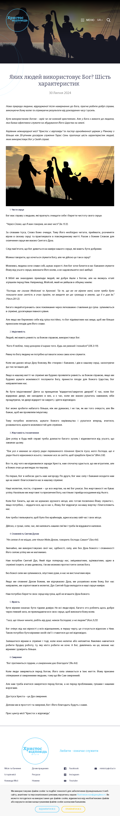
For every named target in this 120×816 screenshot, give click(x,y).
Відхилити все (47, 809)
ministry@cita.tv (108, 768)
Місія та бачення (12, 768)
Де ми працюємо (40, 768)
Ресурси (36, 775)
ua (99, 20)
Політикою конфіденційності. (91, 795)
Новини (36, 781)
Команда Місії (11, 781)
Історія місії (10, 775)
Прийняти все (73, 809)
